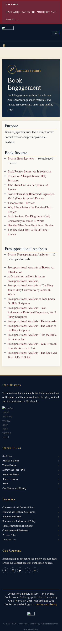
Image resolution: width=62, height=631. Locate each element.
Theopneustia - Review (21, 203)
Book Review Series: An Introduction (29, 171)
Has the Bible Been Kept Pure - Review (31, 225)
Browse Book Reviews (21, 158)
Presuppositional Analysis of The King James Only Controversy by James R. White (30, 289)
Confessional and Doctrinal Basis (18, 507)
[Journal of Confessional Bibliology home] (8, 32)
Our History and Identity (14, 488)
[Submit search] (56, 33)
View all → (12, 19)
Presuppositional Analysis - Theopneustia (32, 321)
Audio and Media (10, 474)
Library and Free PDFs (13, 469)
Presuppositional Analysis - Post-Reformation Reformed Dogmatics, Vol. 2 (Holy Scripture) (32, 312)
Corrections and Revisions (15, 530)
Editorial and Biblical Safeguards (18, 511)
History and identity (46, 604)
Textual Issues (9, 465)
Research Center (10, 479)
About (5, 483)
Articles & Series (10, 460)
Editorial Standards (11, 516)
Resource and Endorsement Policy (19, 521)
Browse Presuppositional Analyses (28, 254)
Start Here (7, 455)
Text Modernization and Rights (17, 525)
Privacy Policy (9, 535)
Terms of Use (9, 539)
